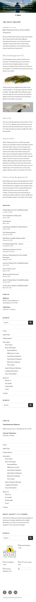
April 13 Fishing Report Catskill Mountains (16, 280)
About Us (6, 378)
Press (7, 389)
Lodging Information (11, 371)
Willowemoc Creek (13, 353)
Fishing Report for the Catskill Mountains (15, 210)
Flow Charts (8, 345)
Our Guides (8, 383)
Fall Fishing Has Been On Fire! (12, 249)
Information (6, 342)
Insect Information (11, 374)
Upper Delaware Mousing (13, 368)
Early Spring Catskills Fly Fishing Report (15, 227)
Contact (5, 393)
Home (5, 331)
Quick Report (7, 221)
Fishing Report (7, 338)
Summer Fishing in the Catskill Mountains (15, 263)
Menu (19, 15)
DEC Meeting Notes (9, 232)
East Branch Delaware (14, 356)
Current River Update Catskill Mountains (15, 285)
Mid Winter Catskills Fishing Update (14, 238)
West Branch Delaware (14, 359)
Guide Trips (6, 335)
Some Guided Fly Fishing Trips (12, 215)
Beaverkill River (12, 350)
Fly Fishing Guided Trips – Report (13, 244)
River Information (10, 348)
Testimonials (9, 386)
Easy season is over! (9, 269)
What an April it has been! (11, 274)
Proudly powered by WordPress (12, 597)
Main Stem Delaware (13, 362)
